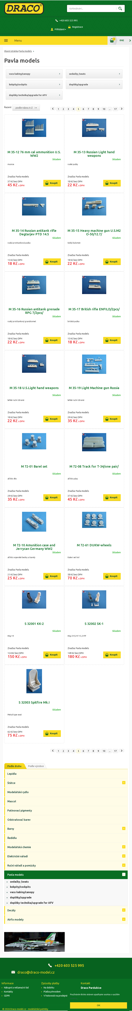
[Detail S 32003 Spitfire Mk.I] (34, 681)
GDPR (7, 995)
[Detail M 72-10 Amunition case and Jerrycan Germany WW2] (34, 524)
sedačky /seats (77, 74)
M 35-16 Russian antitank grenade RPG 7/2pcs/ (34, 311)
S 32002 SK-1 (94, 624)
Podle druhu (14, 766)
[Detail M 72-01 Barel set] (34, 445)
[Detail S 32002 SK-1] (94, 602)
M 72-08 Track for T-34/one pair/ (94, 466)
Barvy (10, 828)
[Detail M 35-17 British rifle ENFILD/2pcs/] (94, 288)
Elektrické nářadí (17, 856)
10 (104, 109)
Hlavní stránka (11, 51)
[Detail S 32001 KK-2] (34, 602)
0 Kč (122, 40)
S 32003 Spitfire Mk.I (34, 702)
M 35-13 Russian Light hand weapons (94, 153)
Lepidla (11, 773)
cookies (73, 998)
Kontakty (8, 991)
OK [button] (98, 1005)
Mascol (11, 801)
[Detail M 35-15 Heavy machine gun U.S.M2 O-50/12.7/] (94, 209)
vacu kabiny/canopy (19, 74)
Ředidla (12, 837)
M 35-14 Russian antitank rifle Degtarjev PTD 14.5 (34, 232)
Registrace (77, 27)
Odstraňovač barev (18, 819)
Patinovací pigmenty (19, 810)
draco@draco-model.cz (36, 972)
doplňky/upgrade (78, 84)
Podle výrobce (36, 766)
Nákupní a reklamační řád (16, 987)
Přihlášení (59, 29)
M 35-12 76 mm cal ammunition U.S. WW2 (34, 153)
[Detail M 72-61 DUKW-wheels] (94, 524)
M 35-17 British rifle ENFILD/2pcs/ (94, 309)
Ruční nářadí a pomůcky (21, 865)
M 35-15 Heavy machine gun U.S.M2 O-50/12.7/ (94, 232)
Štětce (11, 782)
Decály (11, 910)
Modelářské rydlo (18, 792)
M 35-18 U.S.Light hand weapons (34, 388)
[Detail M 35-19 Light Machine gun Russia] (94, 367)
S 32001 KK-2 (34, 624)
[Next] (121, 108)
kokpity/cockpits (18, 84)
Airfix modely (15, 919)
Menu (18, 40)
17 (115, 109)
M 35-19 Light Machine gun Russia (94, 388)
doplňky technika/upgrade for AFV (28, 95)
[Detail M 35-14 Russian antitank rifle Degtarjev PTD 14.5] (34, 209)
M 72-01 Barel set (34, 466)
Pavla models (25, 51)
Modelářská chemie (19, 847)
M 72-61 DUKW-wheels (94, 545)
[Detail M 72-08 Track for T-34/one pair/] (94, 445)
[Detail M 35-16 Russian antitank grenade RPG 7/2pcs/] (34, 288)
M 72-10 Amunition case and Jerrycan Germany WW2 (34, 547)
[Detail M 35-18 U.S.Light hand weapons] (34, 367)
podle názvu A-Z (25, 107)
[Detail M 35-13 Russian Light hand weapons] (94, 131)
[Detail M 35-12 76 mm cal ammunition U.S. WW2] (34, 131)
